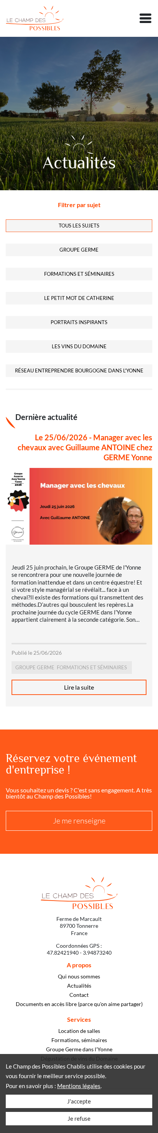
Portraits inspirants (79, 322)
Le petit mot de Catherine (79, 298)
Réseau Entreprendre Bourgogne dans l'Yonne (79, 370)
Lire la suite (79, 687)
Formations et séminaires (79, 274)
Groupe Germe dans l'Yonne (79, 1049)
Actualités (79, 985)
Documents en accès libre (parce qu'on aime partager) (79, 1004)
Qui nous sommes (79, 976)
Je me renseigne (79, 820)
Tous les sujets (79, 225)
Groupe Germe (79, 250)
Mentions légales (78, 1085)
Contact (79, 995)
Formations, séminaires (79, 1040)
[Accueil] (34, 18)
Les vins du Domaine (79, 346)
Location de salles (79, 1031)
